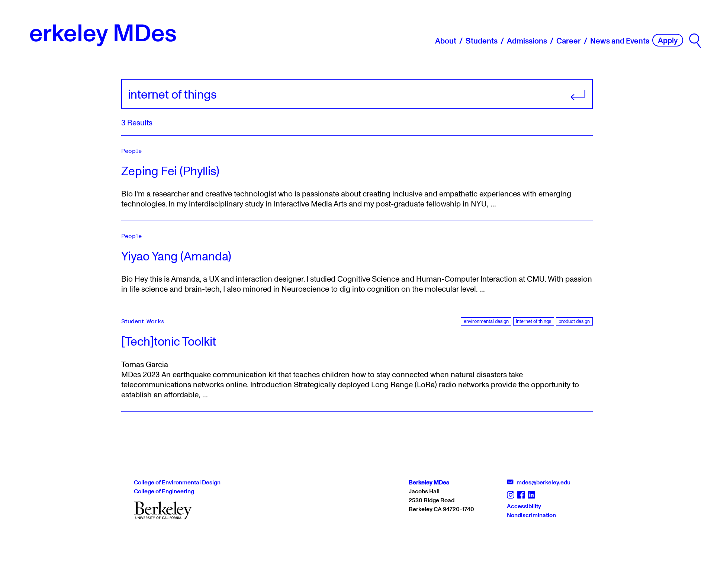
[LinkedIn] (531, 494)
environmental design (486, 321)
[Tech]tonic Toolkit (168, 341)
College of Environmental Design (177, 482)
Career (568, 40)
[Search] (695, 41)
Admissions (527, 40)
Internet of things (533, 321)
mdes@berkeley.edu (541, 482)
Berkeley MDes (429, 482)
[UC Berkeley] (163, 510)
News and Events (619, 40)
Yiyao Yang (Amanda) (176, 256)
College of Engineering (164, 491)
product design (574, 321)
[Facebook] (521, 494)
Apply (668, 40)
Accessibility (524, 506)
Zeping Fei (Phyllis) (170, 171)
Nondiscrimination (531, 515)
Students (482, 40)
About (445, 40)
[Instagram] (510, 494)
